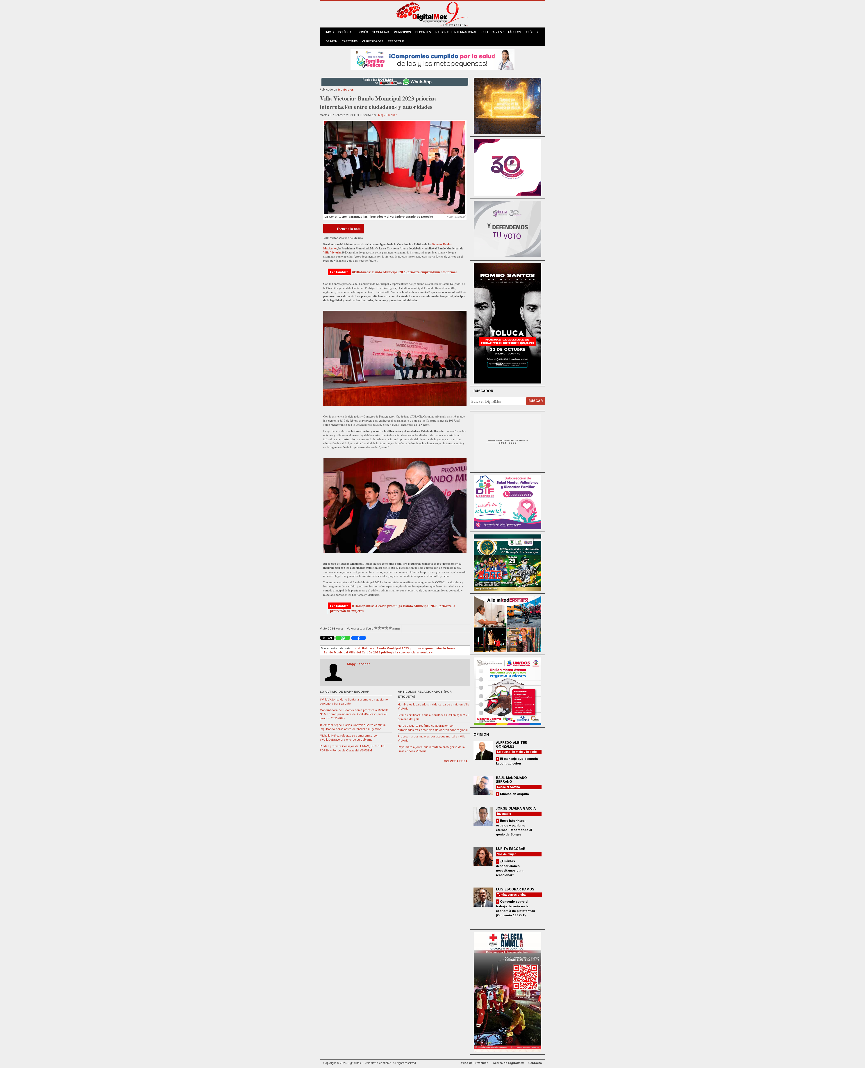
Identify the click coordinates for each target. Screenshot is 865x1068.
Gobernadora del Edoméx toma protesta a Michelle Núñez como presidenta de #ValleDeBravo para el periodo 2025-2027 (354, 714)
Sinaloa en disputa (514, 794)
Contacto (535, 1063)
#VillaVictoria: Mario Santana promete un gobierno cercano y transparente (354, 702)
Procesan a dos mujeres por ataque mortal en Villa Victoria (432, 739)
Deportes (423, 32)
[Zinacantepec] (507, 561)
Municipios (402, 32)
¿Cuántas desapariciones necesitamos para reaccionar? (509, 867)
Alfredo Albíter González (511, 744)
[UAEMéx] (507, 441)
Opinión (331, 41)
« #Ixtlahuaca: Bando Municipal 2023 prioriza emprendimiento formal (405, 648)
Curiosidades (372, 41)
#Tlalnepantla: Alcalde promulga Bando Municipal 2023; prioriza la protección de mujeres (392, 608)
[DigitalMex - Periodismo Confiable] (432, 14)
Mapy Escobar (387, 115)
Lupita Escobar (510, 849)
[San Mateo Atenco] (507, 690)
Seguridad (380, 32)
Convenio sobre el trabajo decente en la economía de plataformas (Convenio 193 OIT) (515, 908)
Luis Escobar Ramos (515, 889)
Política (344, 32)
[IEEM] (507, 166)
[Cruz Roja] (507, 991)
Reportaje (396, 41)
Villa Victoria (332, 252)
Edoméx (362, 32)
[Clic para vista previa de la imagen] (394, 167)
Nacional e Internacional (456, 32)
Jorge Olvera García (516, 808)
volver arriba (456, 761)
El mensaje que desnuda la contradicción (517, 761)
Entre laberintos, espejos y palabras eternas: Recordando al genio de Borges (514, 827)
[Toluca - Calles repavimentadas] (507, 623)
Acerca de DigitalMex (508, 1063)
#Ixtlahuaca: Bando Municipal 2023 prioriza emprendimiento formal (404, 271)
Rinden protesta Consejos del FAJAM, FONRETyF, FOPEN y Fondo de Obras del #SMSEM (352, 748)
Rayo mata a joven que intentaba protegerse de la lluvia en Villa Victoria (431, 749)
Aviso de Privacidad (474, 1063)
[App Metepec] (432, 59)
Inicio (330, 32)
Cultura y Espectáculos (501, 32)
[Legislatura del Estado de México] (507, 105)
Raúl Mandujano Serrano (511, 780)
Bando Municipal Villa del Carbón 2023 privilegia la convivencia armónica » (378, 652)
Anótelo (532, 32)
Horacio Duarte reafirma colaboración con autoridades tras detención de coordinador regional (433, 728)
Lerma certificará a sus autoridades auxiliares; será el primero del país (433, 717)
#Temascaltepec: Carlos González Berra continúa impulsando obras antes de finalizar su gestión (353, 727)
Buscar (535, 401)
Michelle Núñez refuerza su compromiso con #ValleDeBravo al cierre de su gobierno (349, 738)
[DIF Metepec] (507, 501)
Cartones (350, 41)
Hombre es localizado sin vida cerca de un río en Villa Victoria (433, 707)
